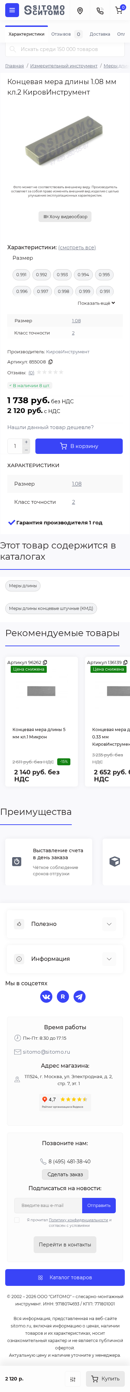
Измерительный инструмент (63, 65)
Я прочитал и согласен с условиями (69, 1223)
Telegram (80, 997)
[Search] (12, 49)
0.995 (104, 274)
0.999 (84, 291)
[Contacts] (100, 10)
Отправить (99, 1205)
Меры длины (23, 585)
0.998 (63, 291)
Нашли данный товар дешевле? (50, 427)
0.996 (21, 291)
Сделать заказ (65, 1174)
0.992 (41, 274)
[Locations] (80, 10)
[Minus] (26, 450)
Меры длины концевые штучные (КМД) (51, 608)
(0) (31, 372)
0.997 (42, 291)
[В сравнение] (73, 1379)
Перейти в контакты (65, 1245)
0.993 (62, 274)
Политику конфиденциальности (78, 1220)
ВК (47, 997)
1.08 (76, 320)
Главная (14, 65)
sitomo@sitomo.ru (46, 1052)
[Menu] (12, 10)
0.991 (21, 274)
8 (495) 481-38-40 (69, 1161)
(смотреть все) (77, 247)
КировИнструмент (67, 351)
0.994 (83, 274)
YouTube (64, 997)
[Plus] (26, 442)
